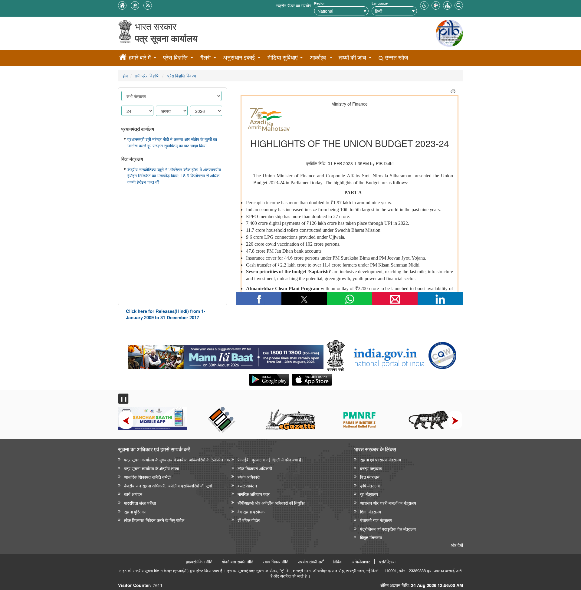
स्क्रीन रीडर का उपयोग (293, 5)
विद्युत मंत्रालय (371, 537)
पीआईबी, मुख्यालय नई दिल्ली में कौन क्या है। (271, 459)
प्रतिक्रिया (387, 561)
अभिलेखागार (361, 561)
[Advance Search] (458, 5)
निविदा (337, 561)
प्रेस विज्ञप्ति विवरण (181, 75)
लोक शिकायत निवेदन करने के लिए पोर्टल (154, 520)
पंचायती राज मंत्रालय (376, 520)
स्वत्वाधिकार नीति (275, 561)
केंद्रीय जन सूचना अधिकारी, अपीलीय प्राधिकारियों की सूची (168, 485)
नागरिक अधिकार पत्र (254, 494)
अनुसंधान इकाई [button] (239, 57)
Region (320, 3)
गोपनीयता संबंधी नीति (237, 561)
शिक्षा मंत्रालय (370, 511)
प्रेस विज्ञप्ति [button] (175, 57)
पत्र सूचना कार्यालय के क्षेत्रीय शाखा (151, 468)
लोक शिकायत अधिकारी (255, 468)
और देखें (457, 545)
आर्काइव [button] (318, 57)
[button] (424, 5)
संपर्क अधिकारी (249, 477)
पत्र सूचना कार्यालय (166, 38)
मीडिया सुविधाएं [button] (282, 57)
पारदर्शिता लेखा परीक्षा (140, 503)
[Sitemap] (447, 5)
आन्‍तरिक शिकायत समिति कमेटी (147, 477)
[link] (225, 355)
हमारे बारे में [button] (140, 57)
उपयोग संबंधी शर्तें (310, 561)
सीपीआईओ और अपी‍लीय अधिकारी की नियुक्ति (271, 503)
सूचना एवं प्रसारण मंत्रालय (380, 459)
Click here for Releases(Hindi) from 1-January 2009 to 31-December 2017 (165, 314)
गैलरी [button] (205, 57)
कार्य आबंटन (133, 494)
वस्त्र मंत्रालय (371, 468)
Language (380, 3)
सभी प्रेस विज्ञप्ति (146, 75)
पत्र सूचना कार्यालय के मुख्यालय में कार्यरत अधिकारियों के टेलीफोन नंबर (177, 459)
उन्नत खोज (395, 57)
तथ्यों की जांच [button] (352, 57)
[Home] (123, 58)
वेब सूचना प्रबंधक (251, 511)
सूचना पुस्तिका (135, 511)
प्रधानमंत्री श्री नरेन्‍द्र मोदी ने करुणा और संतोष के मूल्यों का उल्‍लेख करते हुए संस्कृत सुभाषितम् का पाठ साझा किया (172, 142)
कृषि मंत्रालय (370, 485)
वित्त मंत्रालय (369, 477)
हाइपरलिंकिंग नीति (199, 561)
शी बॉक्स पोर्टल (249, 520)
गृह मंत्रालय (369, 494)
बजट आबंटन (247, 485)
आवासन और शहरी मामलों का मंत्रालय (388, 503)
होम (125, 75)
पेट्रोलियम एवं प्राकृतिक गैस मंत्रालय (388, 529)
